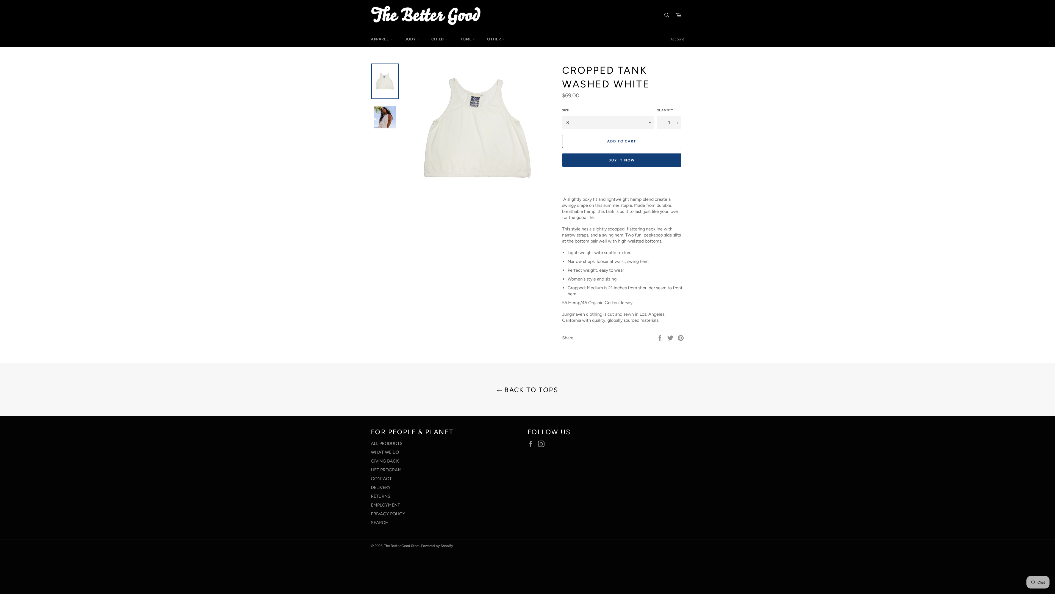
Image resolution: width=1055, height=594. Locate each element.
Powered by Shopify (437, 546)
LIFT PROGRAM (386, 469)
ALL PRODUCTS (386, 443)
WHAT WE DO (385, 452)
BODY (410, 39)
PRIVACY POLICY (388, 513)
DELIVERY (381, 487)
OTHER (494, 39)
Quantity (665, 110)
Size (565, 110)
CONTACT (381, 478)
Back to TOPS (530, 390)
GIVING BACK (385, 461)
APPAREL (380, 39)
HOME (466, 39)
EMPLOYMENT (385, 505)
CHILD (438, 39)
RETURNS (380, 496)
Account (677, 39)
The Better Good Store (402, 546)
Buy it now (622, 160)
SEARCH (379, 522)
